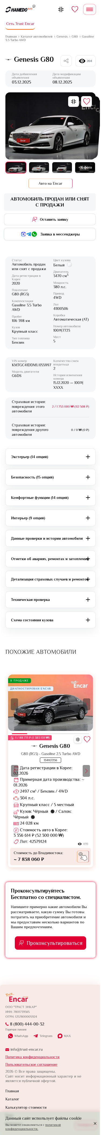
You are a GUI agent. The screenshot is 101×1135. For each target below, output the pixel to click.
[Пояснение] (34, 6)
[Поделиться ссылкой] (66, 61)
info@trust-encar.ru (27, 1049)
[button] (11, 126)
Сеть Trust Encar (20, 23)
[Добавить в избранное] (86, 101)
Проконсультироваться (54, 943)
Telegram (46, 1036)
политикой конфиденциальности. (33, 1127)
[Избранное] (75, 9)
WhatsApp (21, 1036)
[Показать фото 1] (15, 167)
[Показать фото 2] (39, 167)
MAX (67, 1036)
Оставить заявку (54, 219)
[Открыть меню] (89, 9)
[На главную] (18, 9)
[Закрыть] (95, 1123)
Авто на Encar (50, 183)
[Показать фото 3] (62, 167)
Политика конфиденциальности (32, 1057)
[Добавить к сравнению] (73, 101)
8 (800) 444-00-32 (27, 1024)
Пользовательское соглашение (31, 1064)
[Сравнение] (60, 9)
